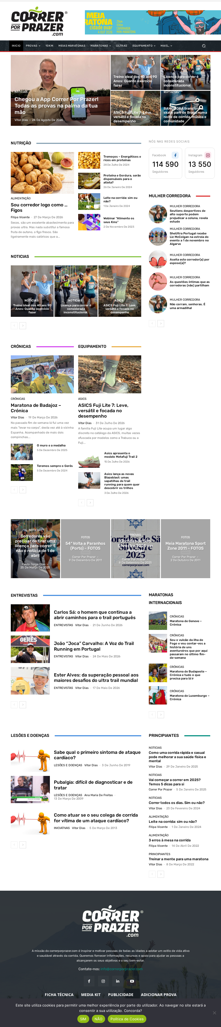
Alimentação (20, 198)
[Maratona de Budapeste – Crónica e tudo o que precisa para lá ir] (158, 673)
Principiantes (159, 854)
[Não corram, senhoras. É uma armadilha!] (158, 304)
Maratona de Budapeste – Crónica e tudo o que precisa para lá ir (188, 675)
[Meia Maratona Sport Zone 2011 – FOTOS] (185, 548)
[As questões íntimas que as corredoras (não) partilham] (158, 281)
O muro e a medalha (51, 445)
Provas (135, 534)
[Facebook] (89, 981)
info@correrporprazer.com (122, 969)
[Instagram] (103, 981)
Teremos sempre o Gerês (55, 466)
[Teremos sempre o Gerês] (22, 472)
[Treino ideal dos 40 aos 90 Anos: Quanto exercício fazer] (135, 72)
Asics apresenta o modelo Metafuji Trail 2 (120, 455)
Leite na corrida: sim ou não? (173, 822)
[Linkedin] (117, 981)
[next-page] (22, 325)
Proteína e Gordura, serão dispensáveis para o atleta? (122, 179)
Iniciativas (62, 828)
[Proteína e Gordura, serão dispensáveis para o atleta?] (89, 181)
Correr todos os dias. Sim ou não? (177, 803)
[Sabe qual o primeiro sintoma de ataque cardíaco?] (30, 758)
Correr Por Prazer (160, 789)
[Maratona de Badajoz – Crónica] (42, 374)
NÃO (99, 1019)
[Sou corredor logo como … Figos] (42, 173)
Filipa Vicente (20, 217)
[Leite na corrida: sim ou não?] (89, 201)
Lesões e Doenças (68, 765)
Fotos (85, 537)
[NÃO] (214, 1012)
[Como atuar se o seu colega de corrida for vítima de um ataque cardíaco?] (30, 821)
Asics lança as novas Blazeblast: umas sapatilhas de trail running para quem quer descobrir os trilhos (122, 481)
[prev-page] (14, 325)
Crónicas (18, 398)
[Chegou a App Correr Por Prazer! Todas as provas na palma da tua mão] (60, 90)
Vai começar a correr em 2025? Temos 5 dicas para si (175, 782)
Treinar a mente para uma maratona (178, 859)
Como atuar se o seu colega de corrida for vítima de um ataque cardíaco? (96, 817)
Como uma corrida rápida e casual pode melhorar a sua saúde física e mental (177, 757)
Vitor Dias (17, 417)
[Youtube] (132, 981)
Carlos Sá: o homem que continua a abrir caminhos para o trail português (95, 614)
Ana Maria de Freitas (98, 795)
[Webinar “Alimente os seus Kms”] (89, 222)
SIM (83, 1019)
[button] (204, 46)
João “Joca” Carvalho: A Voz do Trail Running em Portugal (94, 646)
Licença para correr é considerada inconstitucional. (76, 309)
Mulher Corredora (185, 206)
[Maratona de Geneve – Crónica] (158, 621)
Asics (119, 300)
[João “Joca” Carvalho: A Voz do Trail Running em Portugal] (30, 649)
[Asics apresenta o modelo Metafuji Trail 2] (89, 460)
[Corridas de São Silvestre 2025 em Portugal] (135, 548)
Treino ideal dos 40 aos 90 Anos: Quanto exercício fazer (32, 309)
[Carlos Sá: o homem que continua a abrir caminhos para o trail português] (30, 618)
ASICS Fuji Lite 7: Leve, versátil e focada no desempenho (119, 309)
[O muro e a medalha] (22, 452)
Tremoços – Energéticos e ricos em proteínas (122, 158)
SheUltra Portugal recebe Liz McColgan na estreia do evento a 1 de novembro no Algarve (189, 239)
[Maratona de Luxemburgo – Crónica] (158, 695)
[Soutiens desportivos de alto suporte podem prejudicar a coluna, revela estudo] (158, 214)
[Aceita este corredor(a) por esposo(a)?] (158, 259)
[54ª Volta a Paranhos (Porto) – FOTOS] (85, 548)
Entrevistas (63, 625)
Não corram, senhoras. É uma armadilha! (187, 306)
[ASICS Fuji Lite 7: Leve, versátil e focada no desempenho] (135, 108)
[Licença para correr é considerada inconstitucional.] (185, 72)
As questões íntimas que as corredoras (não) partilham (190, 283)
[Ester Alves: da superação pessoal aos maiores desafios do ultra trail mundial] (30, 681)
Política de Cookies (127, 1019)
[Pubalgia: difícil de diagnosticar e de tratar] (30, 789)
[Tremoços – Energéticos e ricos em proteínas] (89, 160)
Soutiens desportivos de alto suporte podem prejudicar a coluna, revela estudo (189, 216)
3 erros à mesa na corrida (170, 840)
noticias (21, 92)
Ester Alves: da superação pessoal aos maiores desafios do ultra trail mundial (96, 677)
